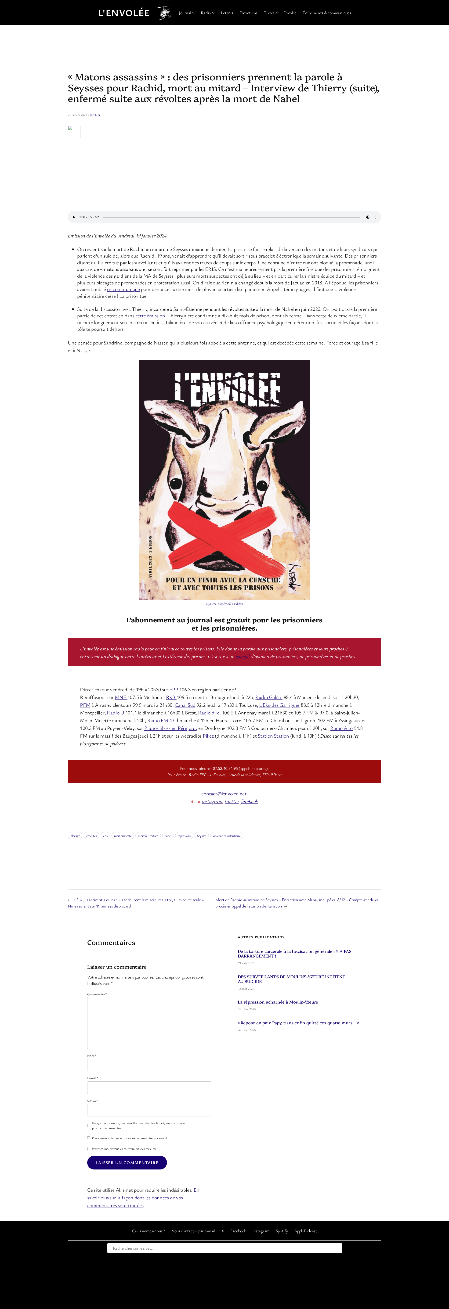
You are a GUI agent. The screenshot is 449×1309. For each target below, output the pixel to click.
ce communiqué (123, 289)
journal (243, 656)
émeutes (91, 835)
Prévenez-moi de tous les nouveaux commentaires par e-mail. (130, 1138)
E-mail (92, 1078)
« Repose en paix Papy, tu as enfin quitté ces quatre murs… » (298, 1022)
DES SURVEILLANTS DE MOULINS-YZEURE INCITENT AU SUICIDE (292, 979)
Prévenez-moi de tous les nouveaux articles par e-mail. (125, 1148)
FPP (174, 689)
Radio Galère (268, 697)
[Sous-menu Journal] (193, 12)
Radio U (115, 712)
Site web (92, 1100)
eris (105, 835)
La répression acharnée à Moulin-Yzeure (278, 1002)
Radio (96, 114)
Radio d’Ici (209, 712)
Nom (91, 1055)
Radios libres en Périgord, (170, 727)
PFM (85, 704)
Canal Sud (185, 704)
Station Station (273, 735)
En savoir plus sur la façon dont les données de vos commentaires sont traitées (143, 1197)
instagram (212, 801)
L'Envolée (124, 12)
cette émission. (151, 315)
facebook (249, 801)
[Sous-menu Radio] (213, 12)
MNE (121, 697)
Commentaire (97, 994)
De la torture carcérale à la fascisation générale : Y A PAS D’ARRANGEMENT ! (294, 953)
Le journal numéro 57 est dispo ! (225, 603)
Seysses (201, 835)
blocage (75, 835)
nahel (168, 835)
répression (184, 835)
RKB (171, 697)
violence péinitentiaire (227, 835)
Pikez (208, 735)
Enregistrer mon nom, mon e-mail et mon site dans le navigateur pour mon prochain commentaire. (138, 1125)
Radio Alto (341, 727)
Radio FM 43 (160, 720)
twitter (232, 801)
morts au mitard (148, 835)
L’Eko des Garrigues (279, 704)
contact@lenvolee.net (223, 793)
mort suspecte (123, 835)
